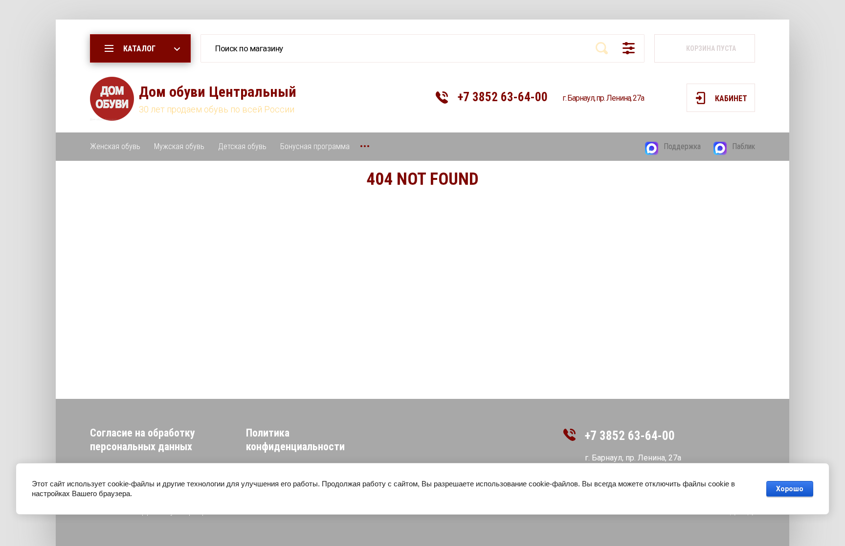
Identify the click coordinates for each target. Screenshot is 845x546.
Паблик (743, 146)
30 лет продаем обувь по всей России (216, 109)
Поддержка (682, 146)
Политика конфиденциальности (295, 440)
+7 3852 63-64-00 (503, 97)
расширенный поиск (629, 48)
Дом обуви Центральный (217, 91)
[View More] (364, 146)
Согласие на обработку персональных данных (142, 440)
